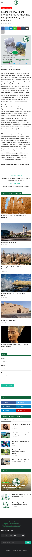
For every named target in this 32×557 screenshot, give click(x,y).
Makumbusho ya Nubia (8, 320)
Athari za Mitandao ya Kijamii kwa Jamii (21, 442)
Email (3, 365)
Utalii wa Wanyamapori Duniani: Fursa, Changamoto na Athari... (20, 433)
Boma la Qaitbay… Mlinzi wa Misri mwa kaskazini (13, 294)
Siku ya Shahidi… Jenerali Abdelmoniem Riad (16, 186)
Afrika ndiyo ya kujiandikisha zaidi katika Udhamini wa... (21, 495)
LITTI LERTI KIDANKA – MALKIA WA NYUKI (21, 425)
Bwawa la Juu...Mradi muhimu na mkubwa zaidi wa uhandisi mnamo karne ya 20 (16, 179)
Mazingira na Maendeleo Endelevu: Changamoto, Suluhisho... (19, 451)
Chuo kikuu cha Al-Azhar (9, 242)
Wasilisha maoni (7, 386)
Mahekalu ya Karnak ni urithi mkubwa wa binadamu (13, 216)
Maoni (4, 354)
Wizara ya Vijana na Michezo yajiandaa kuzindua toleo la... (20, 503)
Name (3, 358)
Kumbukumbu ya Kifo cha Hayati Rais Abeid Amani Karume (20, 460)
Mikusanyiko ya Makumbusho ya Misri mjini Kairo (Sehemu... (14, 345)
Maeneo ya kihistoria (6, 8)
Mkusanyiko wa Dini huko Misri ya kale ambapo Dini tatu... (16, 268)
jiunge (27, 542)
